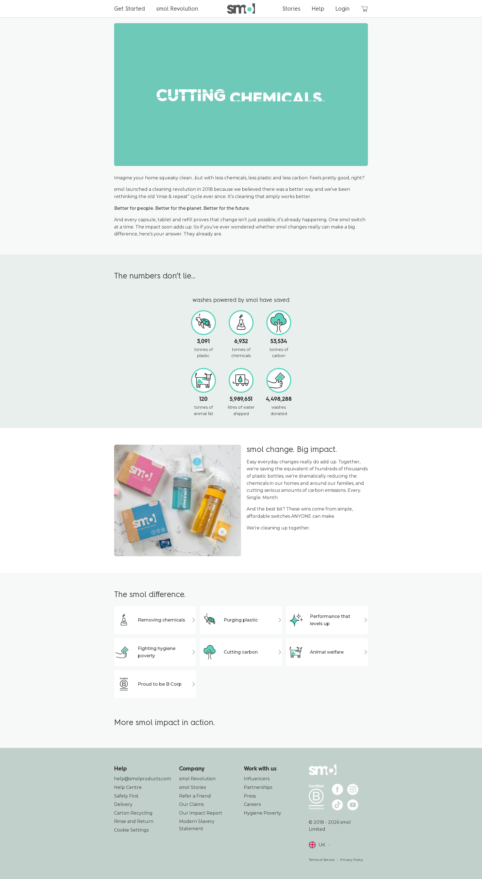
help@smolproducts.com (142, 778)
